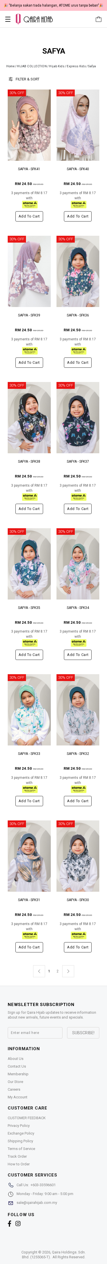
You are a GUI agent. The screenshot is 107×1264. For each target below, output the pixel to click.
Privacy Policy (19, 1125)
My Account (17, 1097)
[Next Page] (68, 971)
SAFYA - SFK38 (29, 462)
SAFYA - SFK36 (78, 315)
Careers (14, 1089)
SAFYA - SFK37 (78, 462)
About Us (15, 1058)
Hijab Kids (56, 66)
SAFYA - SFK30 (78, 900)
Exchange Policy (21, 1133)
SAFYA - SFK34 (78, 608)
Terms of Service (21, 1149)
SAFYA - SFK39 (29, 315)
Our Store (15, 1082)
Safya (92, 66)
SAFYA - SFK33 (29, 754)
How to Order (19, 1164)
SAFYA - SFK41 (29, 169)
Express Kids (76, 66)
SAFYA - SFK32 (78, 754)
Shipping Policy (20, 1141)
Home (10, 66)
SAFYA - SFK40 (78, 169)
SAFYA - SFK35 (29, 608)
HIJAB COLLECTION (32, 66)
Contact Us (17, 1066)
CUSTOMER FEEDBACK (27, 1118)
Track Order (17, 1156)
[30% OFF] (29, 125)
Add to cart (29, 216)
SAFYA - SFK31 (29, 900)
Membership (18, 1074)
